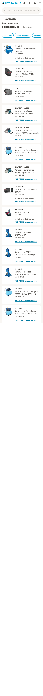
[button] (21, 10)
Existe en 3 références (26, 199)
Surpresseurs (11, 18)
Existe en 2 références (26, 58)
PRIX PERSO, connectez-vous (26, 61)
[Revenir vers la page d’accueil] (11, 3)
